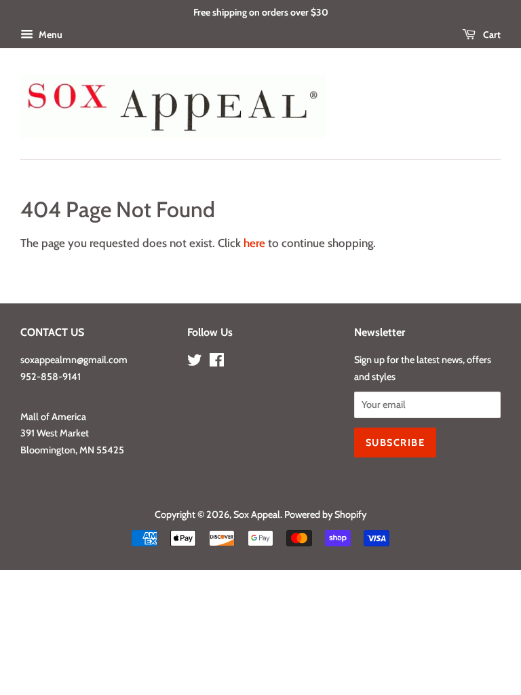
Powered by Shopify (325, 514)
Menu (49, 35)
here (254, 243)
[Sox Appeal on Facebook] (217, 362)
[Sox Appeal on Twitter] (194, 362)
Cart (491, 35)
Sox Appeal (256, 514)
